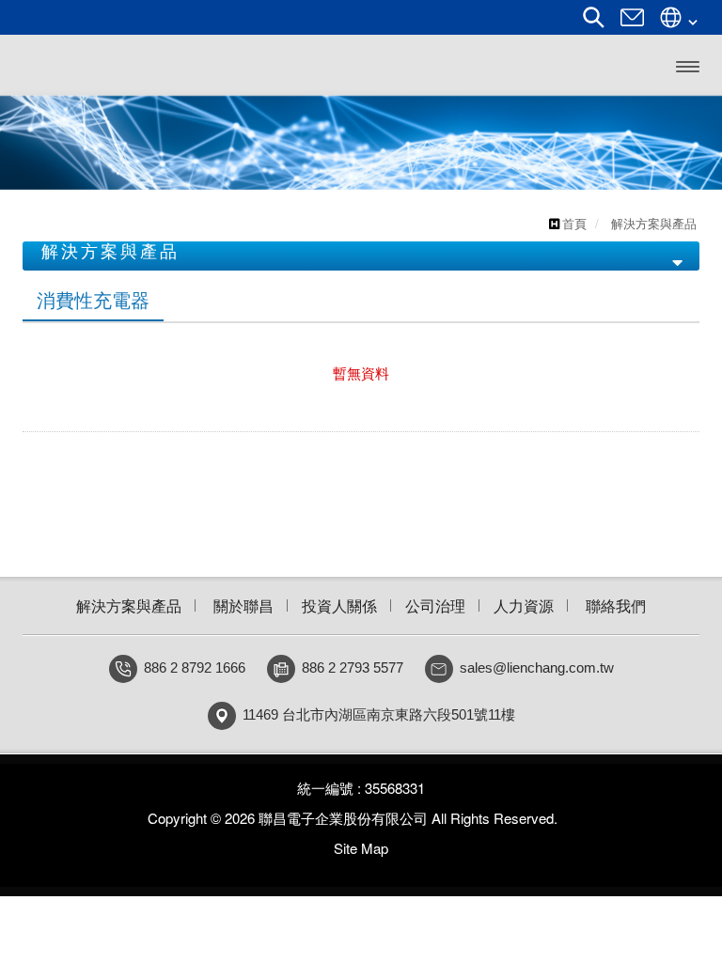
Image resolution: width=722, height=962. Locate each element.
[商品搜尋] (593, 23)
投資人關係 (339, 605)
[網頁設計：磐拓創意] (567, 818)
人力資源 (524, 605)
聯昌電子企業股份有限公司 (151, 65)
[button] (36, 143)
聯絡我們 (616, 605)
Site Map (361, 848)
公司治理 (435, 605)
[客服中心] (632, 23)
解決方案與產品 (128, 605)
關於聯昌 (243, 605)
